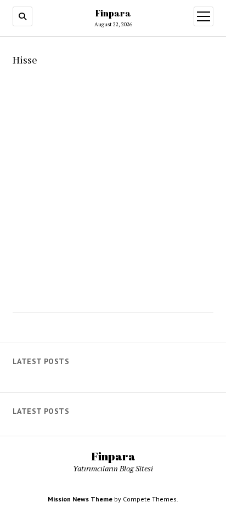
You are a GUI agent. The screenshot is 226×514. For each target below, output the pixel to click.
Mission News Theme (80, 499)
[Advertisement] (113, 185)
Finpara (113, 13)
